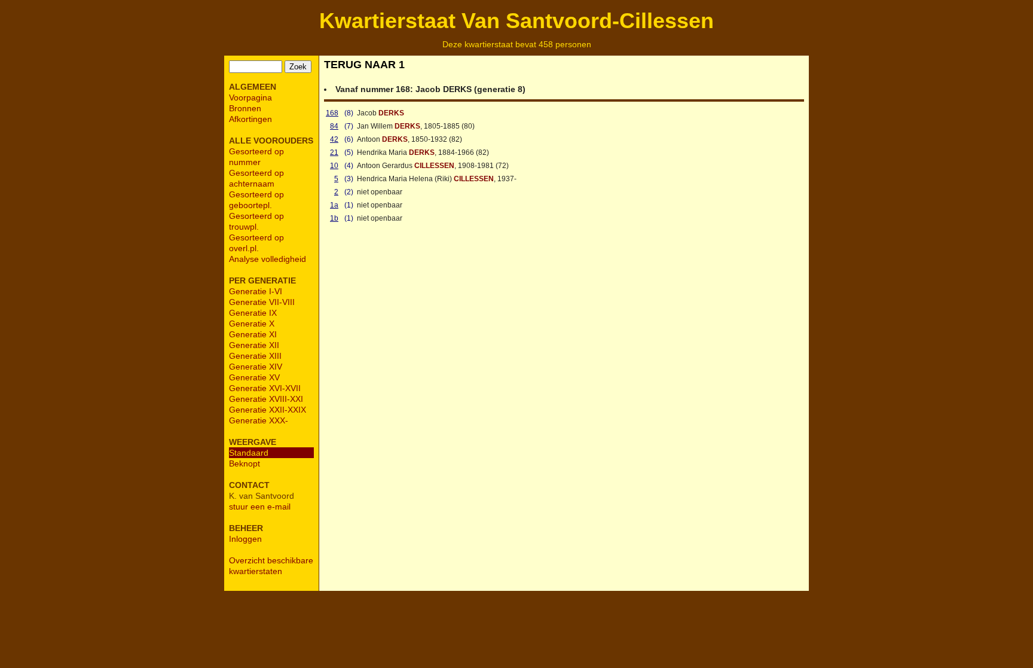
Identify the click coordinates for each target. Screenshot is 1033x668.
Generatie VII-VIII (262, 302)
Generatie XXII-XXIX (267, 409)
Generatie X (251, 323)
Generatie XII (254, 345)
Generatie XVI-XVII (265, 388)
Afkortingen (250, 119)
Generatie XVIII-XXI (266, 399)
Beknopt (244, 463)
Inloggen (245, 539)
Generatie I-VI (255, 291)
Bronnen (245, 108)
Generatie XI (253, 334)
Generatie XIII (255, 356)
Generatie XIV (255, 366)
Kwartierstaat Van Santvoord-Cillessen (516, 20)
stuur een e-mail (260, 506)
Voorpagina (250, 97)
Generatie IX (253, 313)
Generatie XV (254, 377)
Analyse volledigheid (267, 259)
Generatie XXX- (258, 420)
